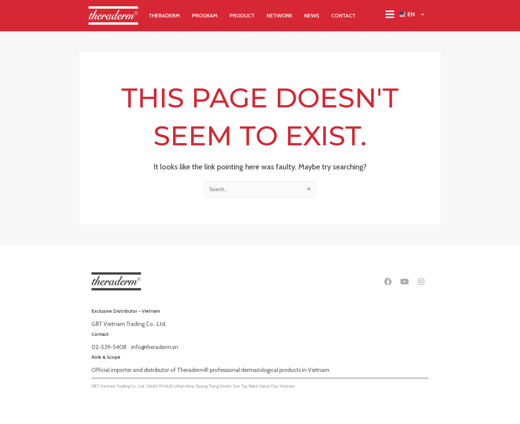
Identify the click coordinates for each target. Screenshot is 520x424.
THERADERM (164, 15)
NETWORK (279, 15)
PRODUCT (242, 15)
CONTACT (343, 15)
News (311, 15)
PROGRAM (205, 15)
